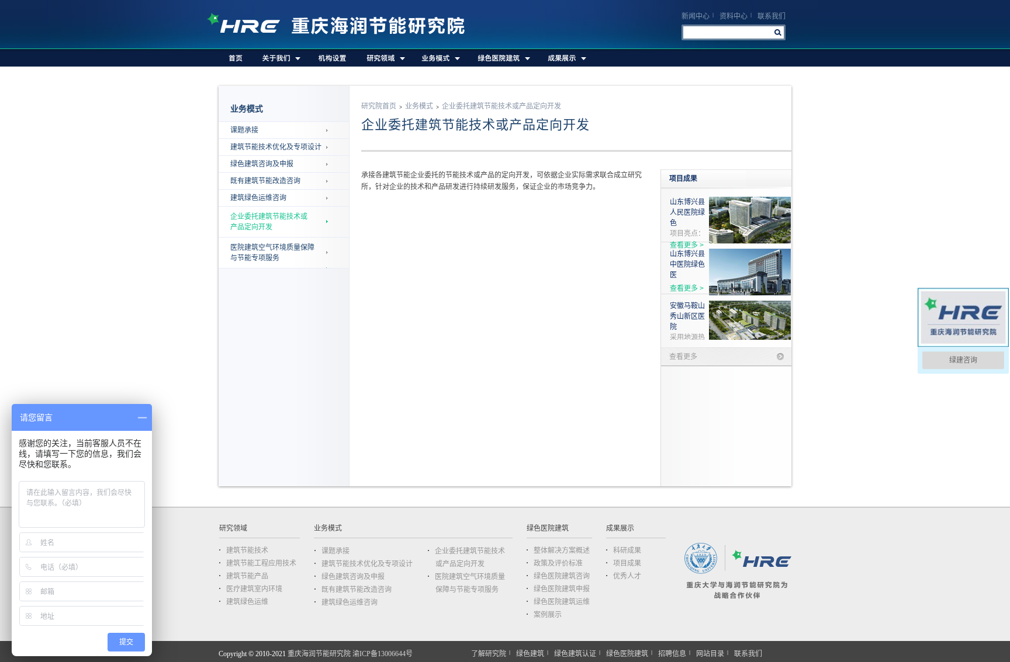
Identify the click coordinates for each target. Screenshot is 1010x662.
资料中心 (734, 16)
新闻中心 (696, 16)
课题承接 (244, 130)
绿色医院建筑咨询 (562, 576)
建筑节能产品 (247, 576)
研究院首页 (378, 106)
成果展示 (565, 58)
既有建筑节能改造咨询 (265, 181)
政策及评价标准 (558, 563)
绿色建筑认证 (575, 654)
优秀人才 (627, 576)
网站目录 (710, 654)
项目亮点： (687, 218)
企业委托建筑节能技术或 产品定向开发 (268, 221)
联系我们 (772, 16)
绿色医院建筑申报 (562, 589)
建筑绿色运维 (247, 602)
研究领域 (384, 58)
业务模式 (440, 58)
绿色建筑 (530, 654)
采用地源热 (687, 322)
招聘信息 (672, 654)
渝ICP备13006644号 (382, 654)
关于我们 (281, 58)
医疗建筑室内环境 (254, 589)
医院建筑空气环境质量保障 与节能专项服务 (272, 252)
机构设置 (333, 58)
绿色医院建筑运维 (562, 602)
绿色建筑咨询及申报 (261, 164)
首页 (236, 58)
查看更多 (683, 357)
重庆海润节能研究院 (342, 24)
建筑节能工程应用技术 (261, 563)
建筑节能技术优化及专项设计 (275, 147)
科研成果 (627, 550)
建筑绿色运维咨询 (258, 198)
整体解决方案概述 (562, 550)
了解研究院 (488, 654)
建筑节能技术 (247, 550)
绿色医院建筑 (503, 58)
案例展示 (548, 615)
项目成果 (627, 563)
